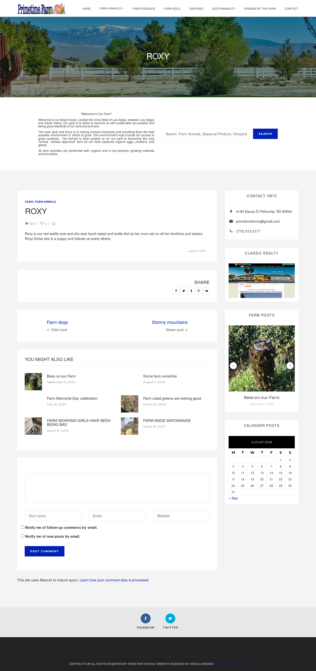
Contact (291, 8)
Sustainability (223, 8)
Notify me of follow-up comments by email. (61, 527)
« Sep (233, 497)
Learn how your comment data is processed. (115, 579)
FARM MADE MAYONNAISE (167, 420)
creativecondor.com (230, 664)
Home (86, 8)
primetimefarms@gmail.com (258, 221)
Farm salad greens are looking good (172, 398)
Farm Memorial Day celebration (72, 398)
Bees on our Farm (61, 375)
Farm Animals (110, 8)
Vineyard (196, 8)
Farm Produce (144, 8)
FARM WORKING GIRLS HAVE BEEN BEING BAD (79, 422)
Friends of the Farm (260, 8)
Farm (29, 201)
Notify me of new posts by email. (52, 536)
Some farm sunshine (160, 375)
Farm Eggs (172, 8)
